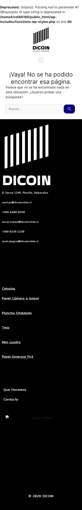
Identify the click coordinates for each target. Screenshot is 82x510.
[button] (41, 60)
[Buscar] (69, 109)
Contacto (10, 399)
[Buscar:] (35, 109)
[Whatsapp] (47, 484)
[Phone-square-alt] (35, 484)
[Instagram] (58, 484)
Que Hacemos (14, 389)
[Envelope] (23, 484)
